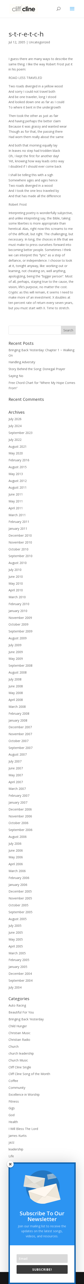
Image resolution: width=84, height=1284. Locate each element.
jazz (11, 1142)
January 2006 (18, 885)
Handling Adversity (22, 362)
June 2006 (16, 850)
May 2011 (16, 501)
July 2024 (15, 426)
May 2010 (16, 583)
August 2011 (18, 487)
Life (11, 1156)
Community (17, 1087)
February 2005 (19, 960)
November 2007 (20, 734)
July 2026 (15, 419)
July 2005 (15, 925)
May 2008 (16, 693)
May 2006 (16, 857)
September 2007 (20, 748)
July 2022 (15, 439)
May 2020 (16, 453)
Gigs (12, 1108)
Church (14, 1046)
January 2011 (18, 528)
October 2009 (18, 624)
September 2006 (20, 830)
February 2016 (19, 460)
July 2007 (15, 761)
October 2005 (18, 905)
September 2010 (20, 556)
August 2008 (18, 672)
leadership (16, 1149)
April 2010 (16, 590)
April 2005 (16, 946)
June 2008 (16, 686)
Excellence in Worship (24, 1094)
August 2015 (18, 467)
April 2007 (16, 782)
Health (13, 1122)
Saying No (16, 376)
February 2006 (19, 878)
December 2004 (20, 973)
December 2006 (20, 809)
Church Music (18, 1060)
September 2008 (20, 665)
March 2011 (17, 515)
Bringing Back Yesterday (26, 1019)
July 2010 (15, 570)
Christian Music (19, 1033)
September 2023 (20, 433)
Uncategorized (39, 42)
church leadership (21, 1053)
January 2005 (18, 967)
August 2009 (18, 638)
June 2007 (16, 768)
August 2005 (18, 919)
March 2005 (17, 953)
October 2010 (18, 549)
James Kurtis (18, 1136)
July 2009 (15, 645)
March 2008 (17, 706)
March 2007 (17, 788)
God (12, 1115)
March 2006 (17, 871)
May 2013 (16, 474)
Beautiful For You (21, 1012)
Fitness (14, 1101)
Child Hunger (18, 1026)
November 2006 (20, 816)
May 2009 (16, 658)
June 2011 (16, 494)
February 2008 (19, 713)
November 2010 (20, 542)
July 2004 (15, 987)
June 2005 (16, 932)
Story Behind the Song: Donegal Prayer (37, 369)
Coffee (13, 1081)
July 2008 (15, 679)
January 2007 (18, 802)
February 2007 (19, 795)
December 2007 (20, 727)
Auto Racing (17, 1005)
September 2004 (20, 980)
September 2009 (20, 631)
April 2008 (16, 700)
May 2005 (16, 939)
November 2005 (20, 898)
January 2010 (18, 611)
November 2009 (20, 618)
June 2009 (16, 652)
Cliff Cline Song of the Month (29, 1074)
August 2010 (18, 563)
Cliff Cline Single (20, 1067)
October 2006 (18, 823)
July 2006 (15, 843)
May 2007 (16, 775)
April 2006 (16, 864)
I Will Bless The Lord (23, 1129)
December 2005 (20, 891)
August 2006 (18, 837)
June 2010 (16, 576)
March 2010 (17, 597)
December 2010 (20, 535)
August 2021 (18, 446)
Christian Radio (19, 1039)
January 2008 (18, 720)
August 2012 (18, 481)
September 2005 (20, 912)
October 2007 (18, 741)
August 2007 (18, 754)
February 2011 (19, 522)
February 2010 (19, 604)
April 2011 (16, 508)
